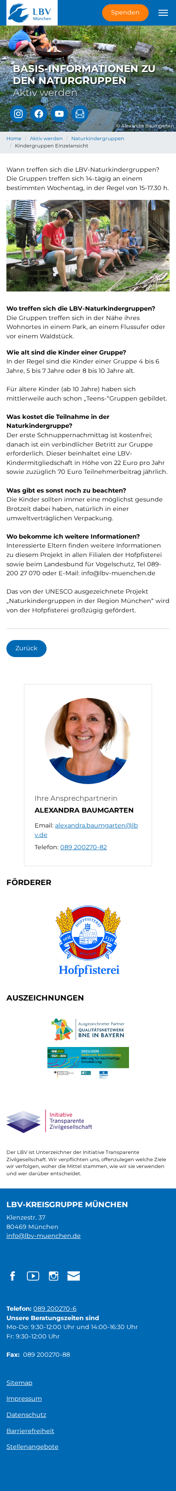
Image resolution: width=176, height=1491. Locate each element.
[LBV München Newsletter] (79, 113)
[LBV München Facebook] (38, 113)
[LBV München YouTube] (59, 113)
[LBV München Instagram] (18, 113)
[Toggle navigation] (163, 13)
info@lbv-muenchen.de (43, 1236)
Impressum (24, 1398)
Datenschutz (26, 1415)
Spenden (125, 12)
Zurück (26, 648)
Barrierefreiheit (30, 1431)
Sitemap (19, 1383)
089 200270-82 (83, 847)
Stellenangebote (32, 1447)
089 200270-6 (54, 1308)
